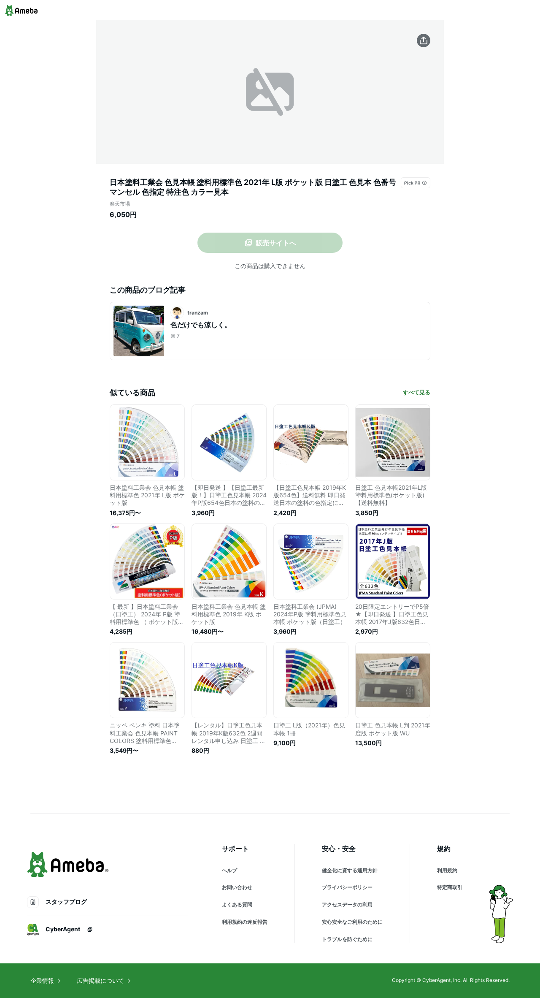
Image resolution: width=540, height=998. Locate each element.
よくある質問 (237, 904)
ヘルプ (229, 870)
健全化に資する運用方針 (350, 870)
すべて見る (416, 392)
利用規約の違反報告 (244, 922)
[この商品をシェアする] (423, 40)
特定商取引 (449, 887)
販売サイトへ (276, 243)
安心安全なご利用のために (352, 922)
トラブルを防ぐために (347, 939)
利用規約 (447, 870)
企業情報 (42, 980)
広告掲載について (100, 980)
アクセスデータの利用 (347, 904)
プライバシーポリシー (347, 887)
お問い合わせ (237, 887)
